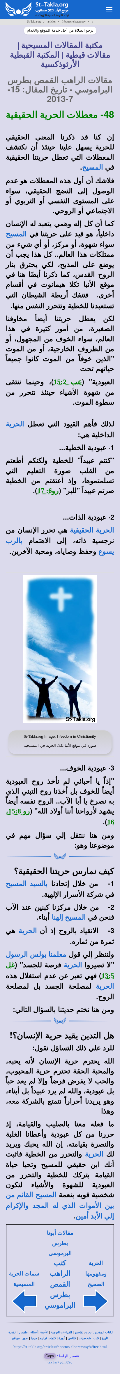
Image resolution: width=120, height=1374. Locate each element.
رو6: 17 (48, 490)
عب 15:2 (68, 382)
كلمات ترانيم (48, 1338)
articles (51, 21)
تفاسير (79, 1332)
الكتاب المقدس (103, 1332)
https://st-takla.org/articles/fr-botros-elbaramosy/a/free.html (60, 1346)
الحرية (15, 424)
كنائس (72, 1338)
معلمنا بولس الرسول (36, 954)
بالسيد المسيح (27, 883)
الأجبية (44, 1332)
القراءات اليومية (61, 1332)
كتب (96, 1338)
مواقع (16, 1338)
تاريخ (105, 1338)
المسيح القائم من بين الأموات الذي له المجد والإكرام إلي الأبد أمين (60, 1205)
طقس (23, 1332)
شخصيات (85, 1338)
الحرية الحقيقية (92, 530)
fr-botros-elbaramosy (74, 21)
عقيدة (12, 1332)
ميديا (34, 1338)
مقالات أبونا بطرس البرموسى (60, 1243)
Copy (49, 1356)
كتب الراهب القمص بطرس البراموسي (60, 1284)
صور (25, 1338)
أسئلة (34, 1332)
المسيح (92, 167)
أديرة (62, 1338)
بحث (88, 1332)
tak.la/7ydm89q (60, 1362)
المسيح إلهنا (69, 917)
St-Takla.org (34, 21)
